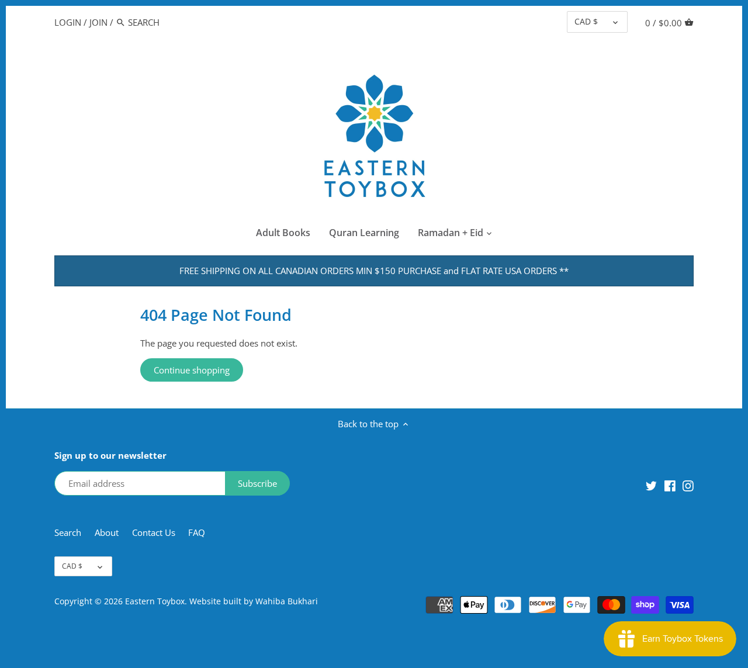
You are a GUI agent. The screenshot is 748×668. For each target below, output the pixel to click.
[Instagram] (688, 485)
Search (67, 532)
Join (98, 22)
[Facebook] (670, 485)
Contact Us (153, 532)
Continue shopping (192, 370)
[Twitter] (651, 485)
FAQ (196, 532)
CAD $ (586, 21)
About (108, 532)
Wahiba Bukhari (286, 601)
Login (67, 22)
